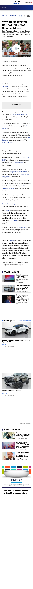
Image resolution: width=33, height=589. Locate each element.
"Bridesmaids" (22, 227)
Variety (7, 210)
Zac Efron (13, 220)
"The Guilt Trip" (18, 162)
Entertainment (9, 16)
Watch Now (28, 2)
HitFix (12, 240)
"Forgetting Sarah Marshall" (18, 171)
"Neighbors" (6, 86)
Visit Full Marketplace (25, 320)
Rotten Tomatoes (7, 142)
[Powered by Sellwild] (28, 423)
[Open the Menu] (3, 2)
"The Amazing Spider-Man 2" (20, 114)
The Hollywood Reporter (10, 204)
